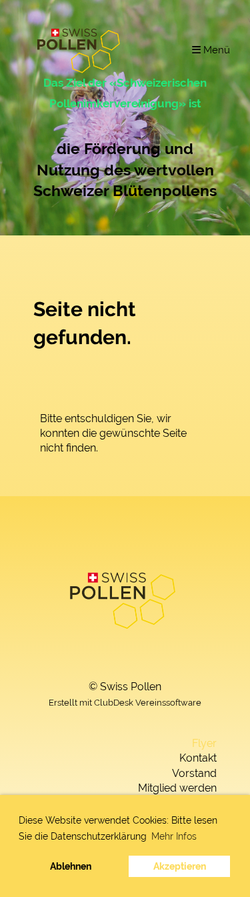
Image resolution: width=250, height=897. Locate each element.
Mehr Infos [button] (174, 836)
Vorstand (194, 773)
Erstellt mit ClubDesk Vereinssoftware (125, 703)
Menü (215, 50)
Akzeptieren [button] (179, 866)
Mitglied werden (177, 788)
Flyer (204, 743)
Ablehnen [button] (70, 866)
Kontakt (198, 758)
